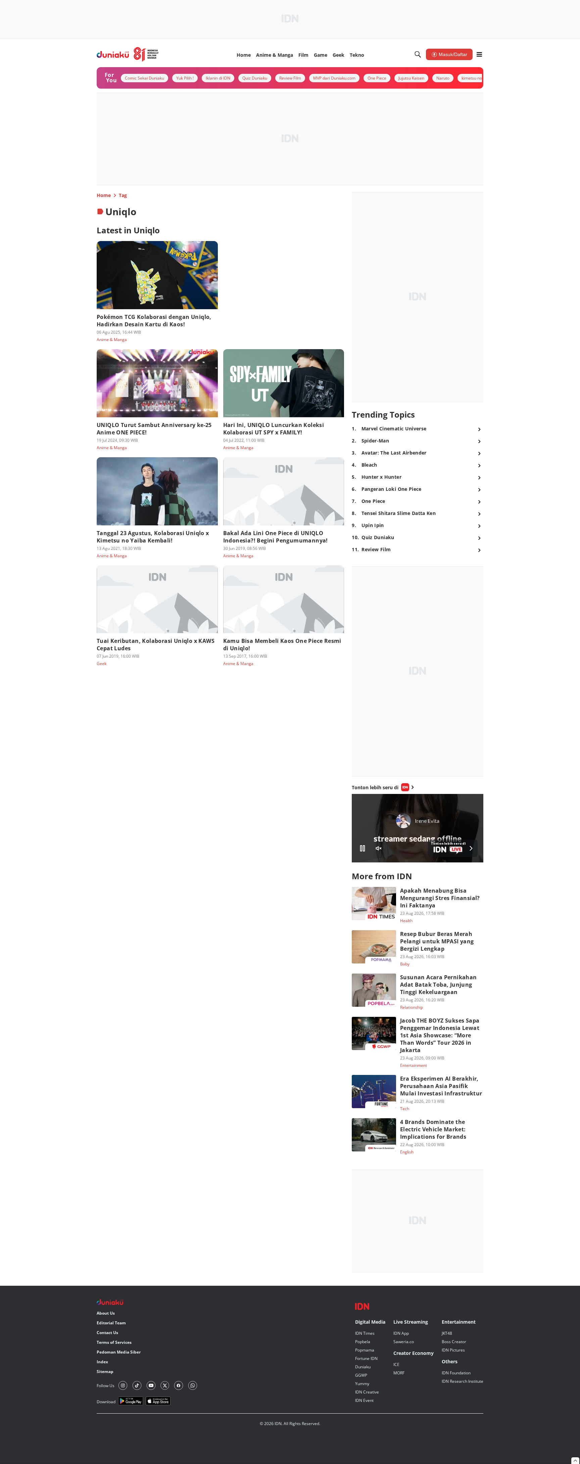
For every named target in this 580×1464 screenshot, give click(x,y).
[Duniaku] (128, 54)
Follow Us (105, 1385)
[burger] (479, 54)
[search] (418, 54)
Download (106, 1402)
